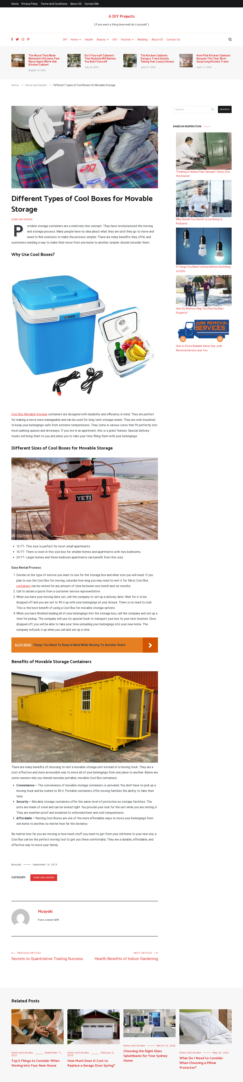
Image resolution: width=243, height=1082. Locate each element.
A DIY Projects (122, 16)
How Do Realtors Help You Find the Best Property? (200, 310)
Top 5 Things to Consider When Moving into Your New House (35, 1063)
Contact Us (173, 39)
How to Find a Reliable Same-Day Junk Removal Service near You (199, 348)
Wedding (142, 39)
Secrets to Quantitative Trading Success (47, 956)
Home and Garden (21, 219)
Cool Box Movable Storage (29, 414)
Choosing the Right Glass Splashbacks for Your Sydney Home (145, 1056)
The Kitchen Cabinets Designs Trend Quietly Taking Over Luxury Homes (157, 58)
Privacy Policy (29, 3)
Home (15, 3)
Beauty (101, 39)
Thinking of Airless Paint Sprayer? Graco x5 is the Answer (203, 173)
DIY (65, 39)
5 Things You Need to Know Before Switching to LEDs (203, 268)
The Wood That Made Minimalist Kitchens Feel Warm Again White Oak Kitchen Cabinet (43, 60)
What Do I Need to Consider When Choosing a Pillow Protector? (201, 1063)
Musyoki (16, 864)
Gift (115, 39)
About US (76, 3)
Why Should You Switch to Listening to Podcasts (199, 221)
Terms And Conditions (54, 3)
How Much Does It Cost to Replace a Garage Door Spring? (91, 1063)
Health (89, 39)
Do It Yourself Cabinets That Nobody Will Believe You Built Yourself (100, 58)
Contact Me (91, 3)
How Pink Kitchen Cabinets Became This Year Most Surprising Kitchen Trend (213, 58)
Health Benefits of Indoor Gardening (126, 956)
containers (23, 586)
